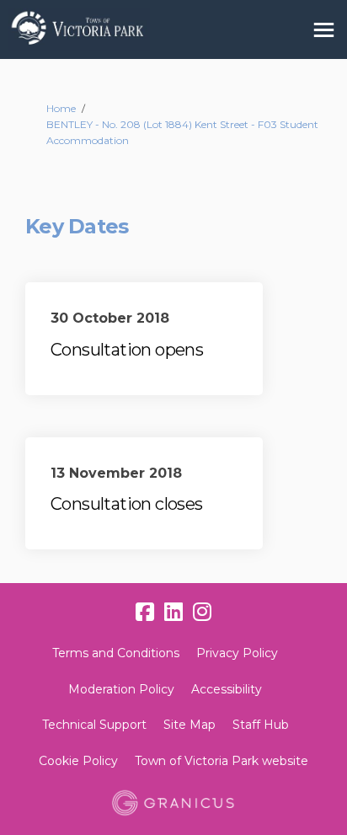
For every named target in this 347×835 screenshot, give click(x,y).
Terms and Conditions (115, 653)
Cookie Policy (78, 760)
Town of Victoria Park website (221, 760)
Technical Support (94, 724)
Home (61, 108)
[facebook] (145, 612)
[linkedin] (173, 612)
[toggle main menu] (324, 30)
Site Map (189, 724)
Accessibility (226, 689)
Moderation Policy (121, 689)
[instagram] (202, 612)
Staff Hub (260, 724)
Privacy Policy (237, 653)
